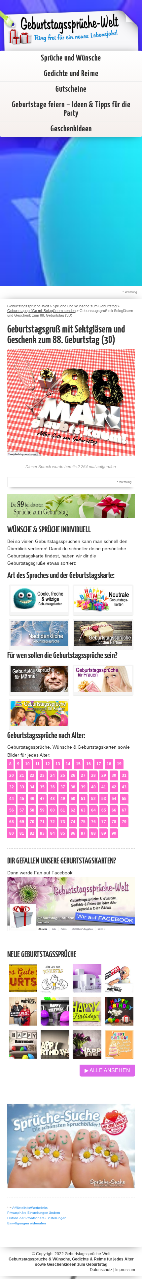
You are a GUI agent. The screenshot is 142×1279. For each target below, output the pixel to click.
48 (52, 798)
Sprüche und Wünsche (71, 58)
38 (73, 787)
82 (32, 833)
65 (103, 810)
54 (114, 798)
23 (42, 775)
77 (103, 821)
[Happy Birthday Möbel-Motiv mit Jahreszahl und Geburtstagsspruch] (55, 1057)
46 (32, 798)
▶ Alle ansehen (107, 1070)
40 (93, 787)
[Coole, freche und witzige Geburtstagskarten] (39, 610)
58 (32, 810)
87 (83, 833)
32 (11, 787)
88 (93, 833)
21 (21, 775)
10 (27, 764)
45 (21, 798)
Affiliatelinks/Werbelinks (30, 1208)
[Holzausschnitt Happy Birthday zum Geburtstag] (87, 1024)
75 (83, 821)
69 (21, 821)
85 (62, 833)
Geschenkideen (71, 129)
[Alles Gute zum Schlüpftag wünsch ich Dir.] (55, 990)
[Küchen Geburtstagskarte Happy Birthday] (55, 1024)
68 (11, 821)
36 (52, 787)
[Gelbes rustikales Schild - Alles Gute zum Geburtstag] (23, 990)
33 (21, 787)
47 (42, 798)
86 (73, 833)
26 (73, 775)
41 (103, 787)
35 (42, 787)
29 (103, 775)
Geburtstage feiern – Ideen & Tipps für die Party (71, 109)
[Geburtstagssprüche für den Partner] (103, 644)
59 (42, 810)
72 (52, 821)
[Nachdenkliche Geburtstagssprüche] (39, 644)
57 (21, 810)
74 (73, 821)
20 (11, 775)
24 (52, 775)
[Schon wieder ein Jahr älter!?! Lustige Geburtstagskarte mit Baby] (119, 990)
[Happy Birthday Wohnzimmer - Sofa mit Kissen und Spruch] (23, 1057)
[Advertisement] (71, 211)
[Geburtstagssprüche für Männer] (39, 690)
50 (73, 798)
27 (83, 775)
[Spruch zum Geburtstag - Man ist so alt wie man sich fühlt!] (23, 1024)
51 (83, 798)
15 (78, 764)
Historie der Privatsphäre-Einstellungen (36, 1218)
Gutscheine (71, 89)
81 (21, 833)
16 (88, 764)
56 (11, 810)
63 (83, 810)
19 (119, 764)
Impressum (125, 1269)
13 (57, 764)
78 (114, 821)
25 (62, 775)
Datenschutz (101, 1269)
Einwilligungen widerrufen (26, 1223)
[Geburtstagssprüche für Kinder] (39, 724)
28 (93, 775)
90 (114, 833)
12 (47, 764)
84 (52, 833)
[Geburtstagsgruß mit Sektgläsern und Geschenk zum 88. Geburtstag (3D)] (71, 454)
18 (109, 764)
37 (62, 787)
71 (42, 821)
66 (114, 810)
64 (93, 810)
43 (124, 787)
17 (98, 764)
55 (124, 798)
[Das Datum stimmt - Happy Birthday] (119, 1057)
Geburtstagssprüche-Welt (87, 1254)
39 (83, 787)
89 (103, 833)
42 (114, 787)
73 (62, 821)
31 (124, 775)
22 (32, 775)
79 (124, 821)
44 (11, 798)
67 (124, 810)
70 (32, 821)
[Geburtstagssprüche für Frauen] (103, 690)
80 (11, 833)
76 (93, 821)
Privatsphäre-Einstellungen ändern (33, 1212)
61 (62, 810)
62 (73, 810)
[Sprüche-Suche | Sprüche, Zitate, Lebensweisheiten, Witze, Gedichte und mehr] (71, 1186)
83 (42, 833)
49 (62, 798)
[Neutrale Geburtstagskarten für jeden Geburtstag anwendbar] (103, 610)
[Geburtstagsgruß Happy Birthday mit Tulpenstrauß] (87, 1057)
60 (52, 810)
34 (32, 787)
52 (93, 798)
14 (68, 764)
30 (114, 775)
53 (103, 798)
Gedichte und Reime (71, 74)
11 (37, 764)
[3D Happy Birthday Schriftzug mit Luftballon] (87, 990)
